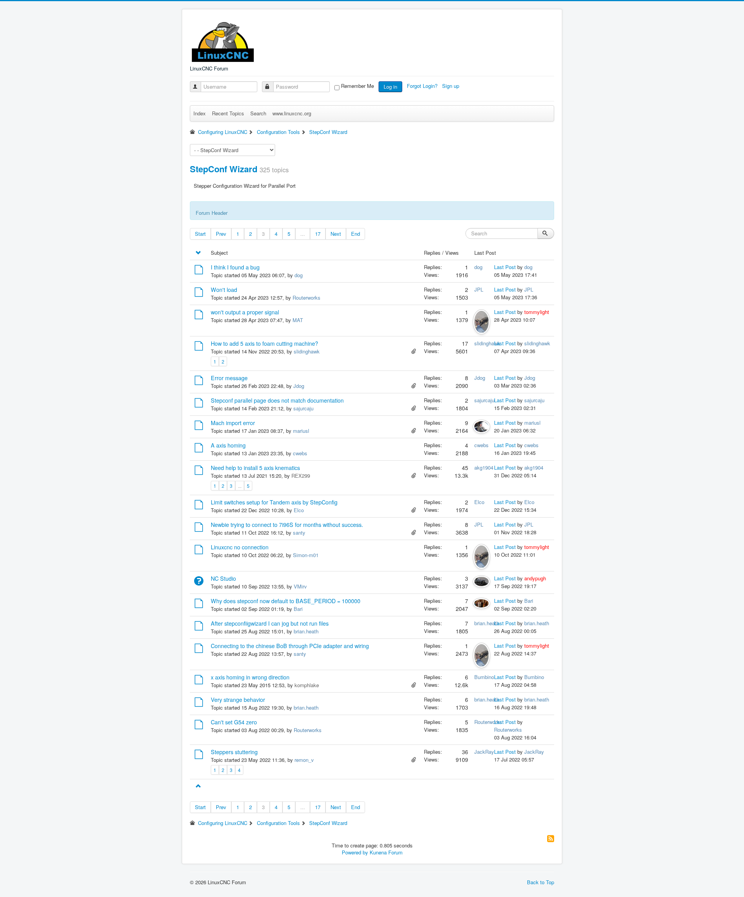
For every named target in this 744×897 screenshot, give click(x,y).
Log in (390, 86)
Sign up (451, 85)
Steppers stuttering (234, 752)
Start (200, 233)
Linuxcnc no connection (240, 547)
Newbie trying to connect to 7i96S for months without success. (287, 524)
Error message (229, 378)
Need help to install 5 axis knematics (255, 468)
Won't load (224, 289)
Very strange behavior (238, 699)
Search (258, 113)
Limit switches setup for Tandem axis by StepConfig (274, 502)
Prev (221, 233)
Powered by (355, 852)
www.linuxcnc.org (291, 113)
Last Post (505, 267)
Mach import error (233, 423)
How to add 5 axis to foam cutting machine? (264, 343)
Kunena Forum (386, 852)
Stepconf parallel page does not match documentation (277, 400)
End (355, 233)
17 (317, 233)
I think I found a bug (235, 267)
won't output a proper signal (245, 312)
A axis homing (228, 445)
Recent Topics (228, 113)
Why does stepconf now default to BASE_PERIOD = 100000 (285, 601)
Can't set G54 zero (234, 722)
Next (336, 233)
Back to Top (540, 882)
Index (199, 113)
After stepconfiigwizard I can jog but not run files (270, 623)
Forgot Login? (423, 85)
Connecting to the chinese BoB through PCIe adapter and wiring (290, 646)
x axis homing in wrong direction (250, 677)
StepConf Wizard (223, 169)
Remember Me (357, 85)
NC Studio (223, 578)
